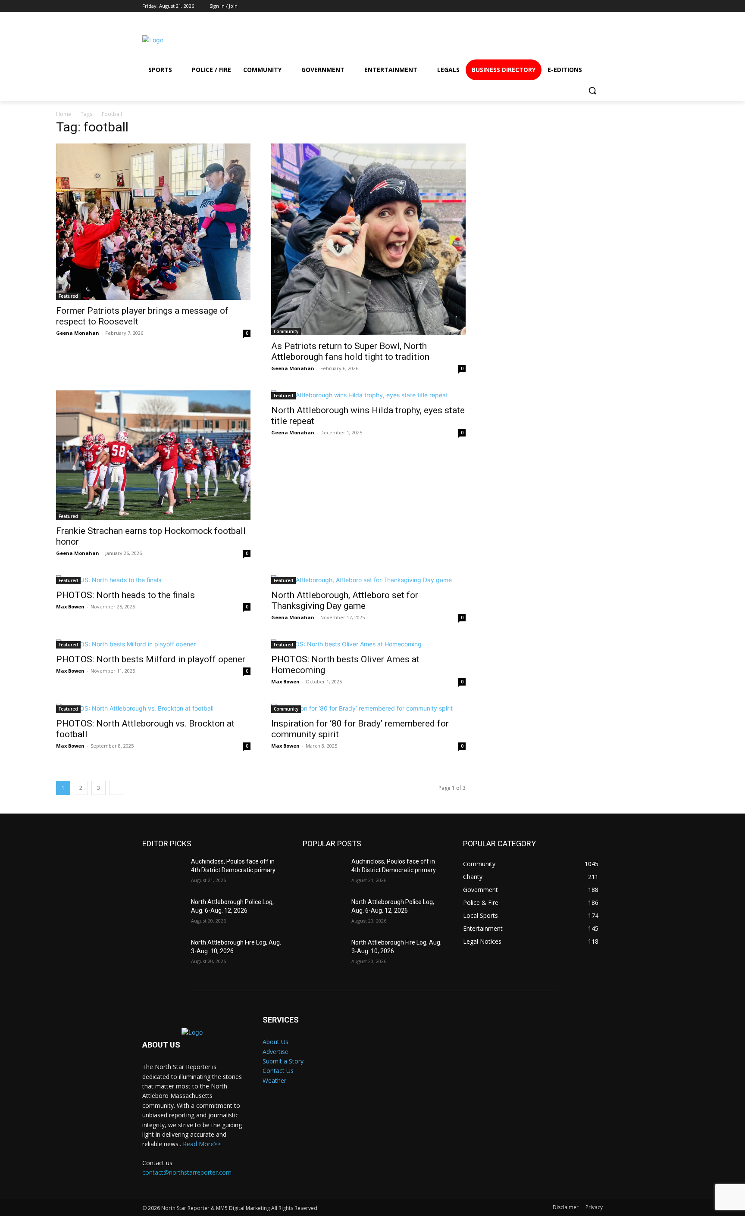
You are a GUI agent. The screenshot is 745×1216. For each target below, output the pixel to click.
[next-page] (116, 788)
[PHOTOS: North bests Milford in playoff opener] (153, 644)
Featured (68, 296)
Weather (274, 1080)
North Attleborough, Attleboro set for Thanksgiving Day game (344, 600)
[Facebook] (495, 39)
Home (63, 114)
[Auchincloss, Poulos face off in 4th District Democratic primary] (163, 872)
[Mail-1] (589, 39)
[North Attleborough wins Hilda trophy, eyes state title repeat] (368, 394)
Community (286, 331)
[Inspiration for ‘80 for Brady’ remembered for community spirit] (368, 708)
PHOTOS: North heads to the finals (125, 595)
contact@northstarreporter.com (187, 1172)
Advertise (275, 1052)
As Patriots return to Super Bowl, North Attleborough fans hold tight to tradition (350, 351)
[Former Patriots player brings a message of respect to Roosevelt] (153, 221)
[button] (592, 90)
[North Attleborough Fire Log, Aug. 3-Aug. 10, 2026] (163, 953)
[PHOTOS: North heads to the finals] (153, 579)
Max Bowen (70, 606)
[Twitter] (558, 39)
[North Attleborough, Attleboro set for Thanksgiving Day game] (368, 579)
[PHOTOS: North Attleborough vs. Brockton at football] (153, 708)
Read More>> (202, 1144)
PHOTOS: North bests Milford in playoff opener (150, 659)
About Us (275, 1042)
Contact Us (278, 1070)
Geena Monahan (77, 333)
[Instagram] (526, 39)
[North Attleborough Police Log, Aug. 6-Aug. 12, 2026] (163, 912)
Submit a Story (283, 1061)
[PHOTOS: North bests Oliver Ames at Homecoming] (368, 644)
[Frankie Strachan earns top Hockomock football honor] (153, 455)
